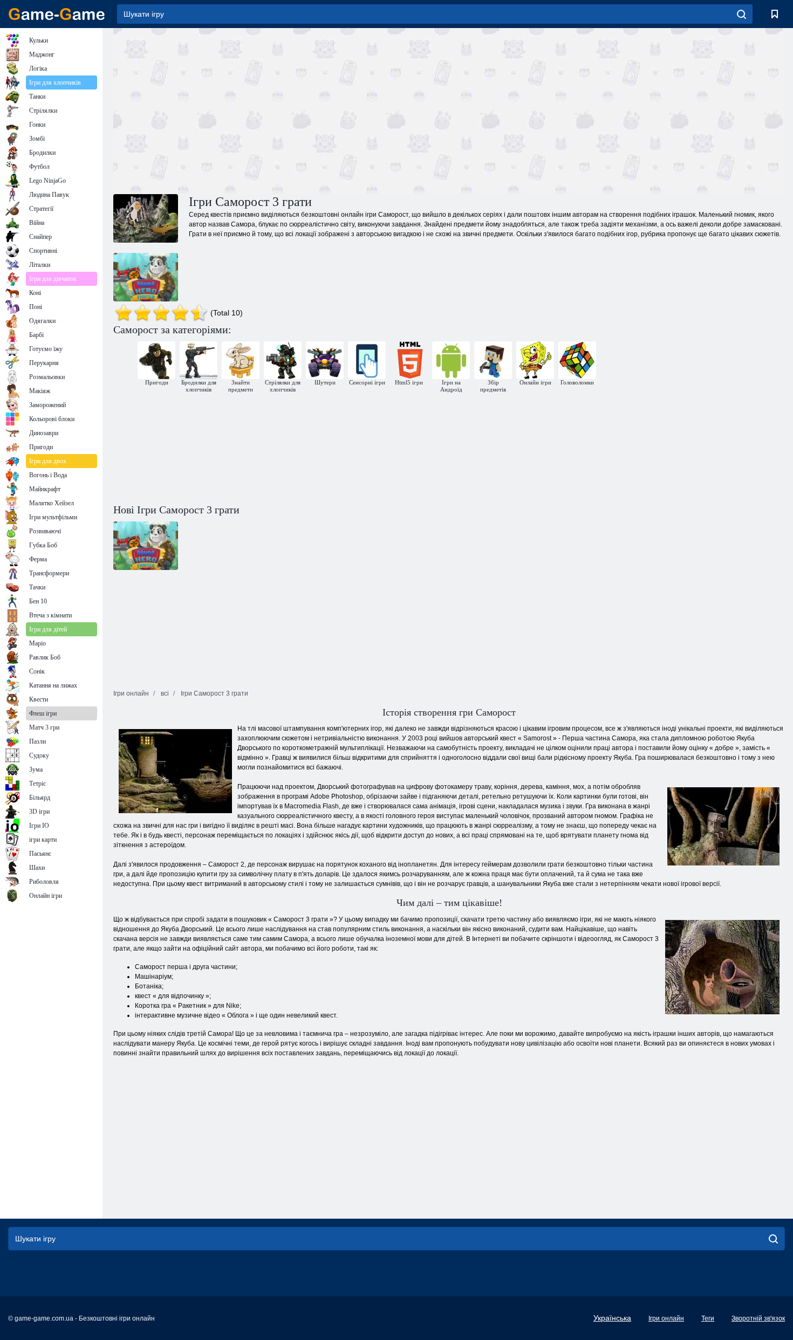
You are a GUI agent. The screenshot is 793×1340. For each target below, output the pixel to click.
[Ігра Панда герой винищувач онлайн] (145, 277)
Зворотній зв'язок (758, 1318)
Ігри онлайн (666, 1318)
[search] (741, 14)
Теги (707, 1318)
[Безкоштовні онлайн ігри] (56, 14)
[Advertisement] (281, 109)
